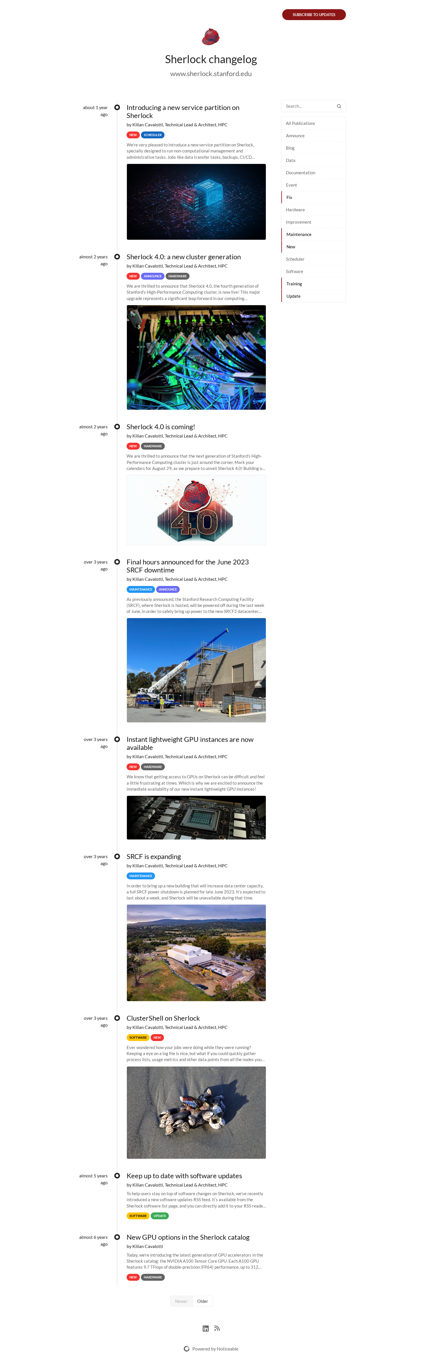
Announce (295, 135)
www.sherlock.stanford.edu (211, 73)
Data (290, 160)
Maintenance (299, 234)
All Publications (300, 123)
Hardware (295, 209)
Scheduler (295, 259)
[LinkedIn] (208, 1327)
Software (294, 271)
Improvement (298, 222)
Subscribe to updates (314, 14)
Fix (289, 197)
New (291, 246)
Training (294, 283)
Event (291, 184)
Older (202, 1301)
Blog (290, 147)
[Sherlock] (211, 38)
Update (294, 296)
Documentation (300, 172)
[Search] (339, 106)
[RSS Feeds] (217, 1327)
